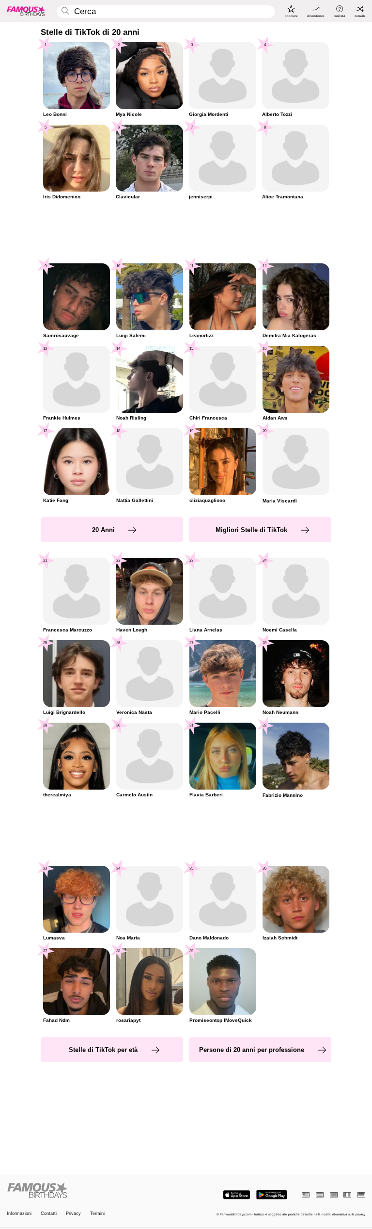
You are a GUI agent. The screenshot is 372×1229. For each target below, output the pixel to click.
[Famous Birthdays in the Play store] (271, 1194)
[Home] (95, 1190)
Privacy (73, 1214)
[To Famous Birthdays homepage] (26, 10)
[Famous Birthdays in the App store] (236, 1194)
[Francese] (347, 1194)
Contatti (49, 1214)
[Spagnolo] (320, 1194)
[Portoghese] (334, 1194)
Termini (97, 1214)
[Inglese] (306, 1194)
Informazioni (19, 1214)
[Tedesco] (361, 1194)
